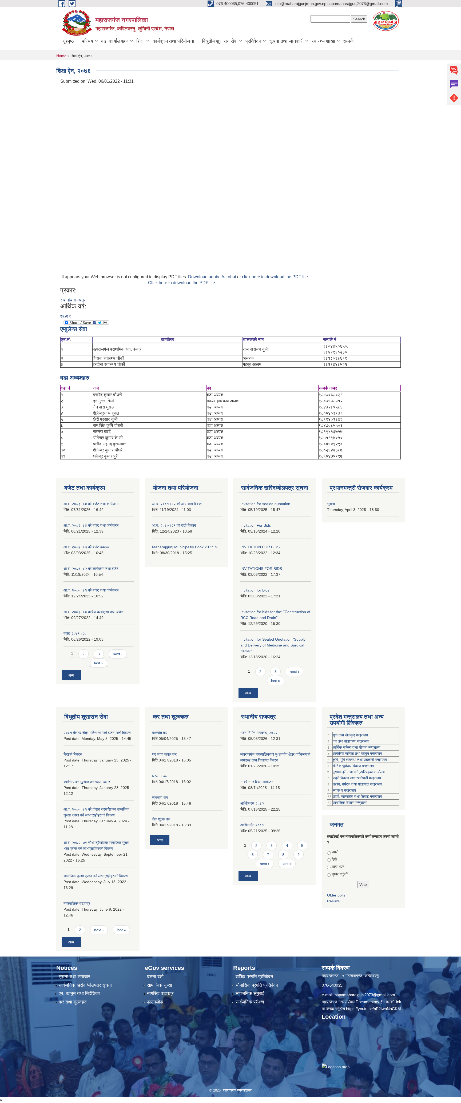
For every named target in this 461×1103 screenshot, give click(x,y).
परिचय (87, 41)
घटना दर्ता (155, 976)
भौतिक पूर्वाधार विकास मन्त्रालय (353, 766)
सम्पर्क (348, 41)
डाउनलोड (155, 1002)
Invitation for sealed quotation (265, 504)
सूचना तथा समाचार (74, 976)
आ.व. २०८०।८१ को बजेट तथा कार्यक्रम (90, 590)
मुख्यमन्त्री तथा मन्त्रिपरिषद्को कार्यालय (359, 772)
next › (117, 654)
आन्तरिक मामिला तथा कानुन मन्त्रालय (357, 753)
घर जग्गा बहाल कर (164, 754)
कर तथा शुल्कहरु (73, 1002)
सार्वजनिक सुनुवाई (250, 993)
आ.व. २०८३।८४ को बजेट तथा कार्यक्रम (90, 504)
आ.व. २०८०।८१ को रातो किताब (174, 525)
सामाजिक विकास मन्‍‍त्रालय (350, 802)
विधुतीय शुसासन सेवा (219, 41)
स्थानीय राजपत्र (73, 300)
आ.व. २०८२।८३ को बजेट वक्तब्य (86, 547)
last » (98, 663)
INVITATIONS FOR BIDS (261, 568)
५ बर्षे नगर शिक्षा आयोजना (257, 782)
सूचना (331, 504)
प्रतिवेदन (253, 41)
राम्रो (335, 852)
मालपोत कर (159, 733)
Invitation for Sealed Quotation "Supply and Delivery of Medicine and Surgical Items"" (272, 645)
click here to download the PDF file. (275, 277)
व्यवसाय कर (160, 797)
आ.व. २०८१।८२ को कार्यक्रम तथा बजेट (90, 568)
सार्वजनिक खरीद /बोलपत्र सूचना (85, 985)
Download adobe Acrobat (212, 277)
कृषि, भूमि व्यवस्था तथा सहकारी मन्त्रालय (360, 759)
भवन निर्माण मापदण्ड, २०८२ (258, 733)
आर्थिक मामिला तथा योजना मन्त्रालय (356, 747)
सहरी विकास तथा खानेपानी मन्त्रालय (357, 778)
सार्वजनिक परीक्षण (250, 1002)
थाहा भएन (338, 866)
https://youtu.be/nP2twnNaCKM (373, 1008)
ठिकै (334, 859)
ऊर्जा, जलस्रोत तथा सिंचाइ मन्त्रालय (357, 796)
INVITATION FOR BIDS (260, 547)
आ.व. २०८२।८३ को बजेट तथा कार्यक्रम (90, 525)
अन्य (71, 675)
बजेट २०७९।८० (74, 633)
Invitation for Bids (254, 590)
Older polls (336, 895)
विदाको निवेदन (72, 754)
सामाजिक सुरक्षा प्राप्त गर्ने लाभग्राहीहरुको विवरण (95, 876)
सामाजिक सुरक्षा (159, 985)
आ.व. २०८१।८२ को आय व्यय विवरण (177, 504)
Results (333, 901)
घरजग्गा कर (160, 776)
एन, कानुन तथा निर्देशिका (79, 993)
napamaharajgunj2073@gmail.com (365, 995)
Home (61, 56)
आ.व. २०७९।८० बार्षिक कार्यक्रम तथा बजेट (93, 612)
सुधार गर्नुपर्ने (340, 874)
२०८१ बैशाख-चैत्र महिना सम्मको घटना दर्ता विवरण (97, 733)
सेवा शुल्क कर (161, 819)
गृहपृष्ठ (68, 41)
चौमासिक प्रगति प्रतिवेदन (257, 985)
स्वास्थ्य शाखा (323, 41)
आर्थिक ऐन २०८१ (252, 825)
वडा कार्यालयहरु (114, 41)
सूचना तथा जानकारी (286, 41)
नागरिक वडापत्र (160, 993)
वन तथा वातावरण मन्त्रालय (351, 741)
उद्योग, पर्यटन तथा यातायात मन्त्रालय (357, 784)
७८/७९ (65, 316)
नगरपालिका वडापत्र (76, 903)
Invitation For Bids (255, 525)
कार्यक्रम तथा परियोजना (173, 41)
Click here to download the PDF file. (182, 282)
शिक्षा (140, 41)
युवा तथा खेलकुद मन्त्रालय (350, 735)
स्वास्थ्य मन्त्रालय (344, 790)
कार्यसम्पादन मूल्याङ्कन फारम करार (86, 782)
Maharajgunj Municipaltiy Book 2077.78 (185, 547)
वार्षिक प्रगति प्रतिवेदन (254, 976)
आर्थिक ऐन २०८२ (252, 803)
